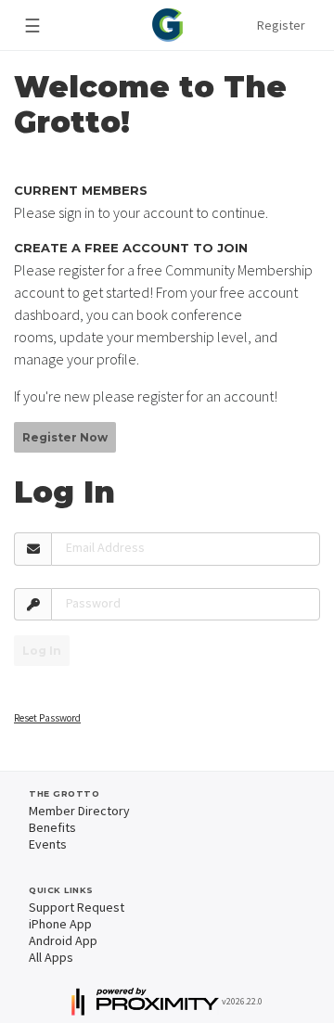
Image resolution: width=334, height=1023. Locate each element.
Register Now (65, 437)
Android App (63, 940)
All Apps (51, 957)
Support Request (76, 907)
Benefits (52, 827)
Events (48, 844)
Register (281, 25)
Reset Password (47, 717)
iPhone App (60, 923)
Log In (41, 651)
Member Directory (79, 810)
